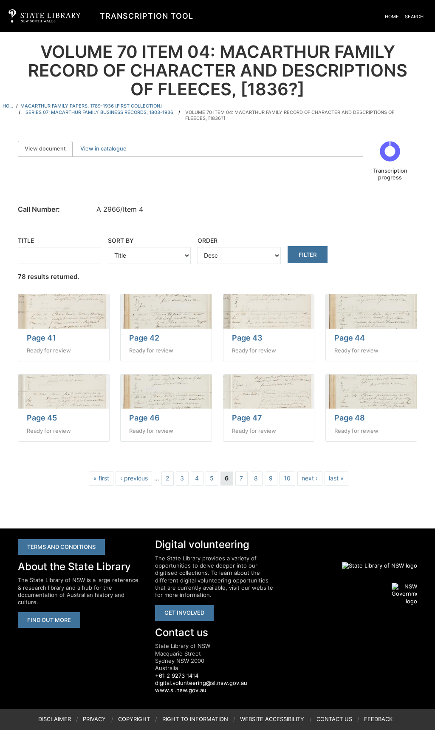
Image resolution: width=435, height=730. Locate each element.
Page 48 (349, 417)
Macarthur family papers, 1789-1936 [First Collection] (91, 106)
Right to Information (195, 719)
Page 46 (144, 417)
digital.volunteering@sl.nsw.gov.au (201, 682)
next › (310, 478)
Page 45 (42, 417)
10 (287, 478)
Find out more (49, 619)
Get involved (184, 612)
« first (101, 478)
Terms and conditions (61, 546)
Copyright (134, 719)
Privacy (94, 719)
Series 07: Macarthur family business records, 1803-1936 (99, 112)
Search (414, 17)
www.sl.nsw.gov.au (180, 690)
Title (26, 240)
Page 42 (144, 337)
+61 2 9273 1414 (176, 675)
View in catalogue (103, 148)
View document (49, 148)
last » (336, 478)
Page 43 (247, 337)
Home (392, 17)
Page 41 (41, 337)
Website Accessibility (272, 719)
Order (208, 240)
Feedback (378, 719)
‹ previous (134, 478)
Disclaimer (54, 719)
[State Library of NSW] (374, 565)
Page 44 (349, 337)
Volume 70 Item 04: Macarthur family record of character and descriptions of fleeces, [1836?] (289, 115)
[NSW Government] (404, 594)
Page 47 (247, 417)
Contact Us (334, 719)
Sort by (121, 240)
